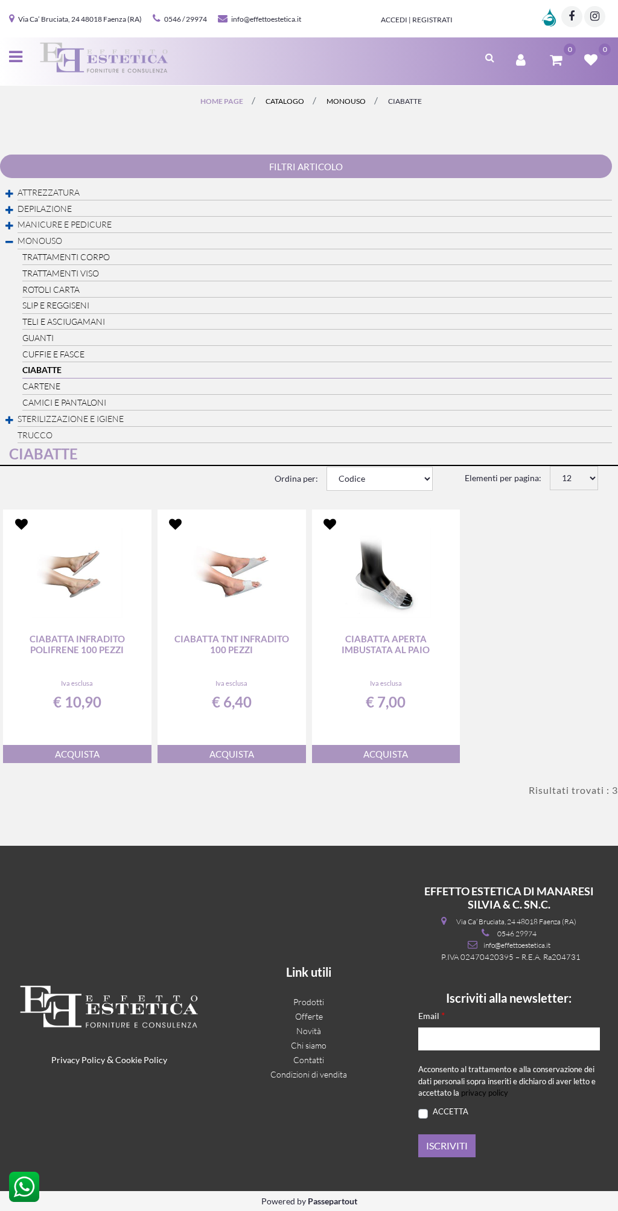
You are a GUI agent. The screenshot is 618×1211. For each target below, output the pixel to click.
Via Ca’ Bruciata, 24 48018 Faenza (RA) (80, 19)
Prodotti (308, 1002)
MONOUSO (346, 101)
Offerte (309, 1016)
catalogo (285, 101)
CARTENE (41, 386)
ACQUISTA (77, 754)
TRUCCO (35, 435)
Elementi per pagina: (503, 478)
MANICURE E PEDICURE (65, 224)
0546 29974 (517, 933)
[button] (447, 1145)
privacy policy (484, 1093)
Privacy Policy (78, 1060)
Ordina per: (296, 478)
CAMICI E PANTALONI (64, 402)
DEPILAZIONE (45, 208)
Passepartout (332, 1201)
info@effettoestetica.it (266, 19)
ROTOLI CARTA (51, 289)
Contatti (308, 1060)
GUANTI (38, 338)
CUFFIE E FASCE (53, 354)
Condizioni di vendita (308, 1074)
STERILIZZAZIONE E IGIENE (71, 419)
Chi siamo (309, 1045)
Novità (308, 1031)
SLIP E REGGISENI (55, 305)
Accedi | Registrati (417, 19)
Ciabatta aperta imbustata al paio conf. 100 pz (386, 644)
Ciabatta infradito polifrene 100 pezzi (77, 644)
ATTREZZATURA (49, 192)
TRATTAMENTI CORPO (66, 257)
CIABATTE (405, 101)
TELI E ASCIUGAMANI (63, 321)
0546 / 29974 (185, 19)
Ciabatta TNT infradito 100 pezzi (231, 644)
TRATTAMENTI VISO (60, 273)
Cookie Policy (141, 1060)
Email (431, 1015)
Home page (221, 101)
